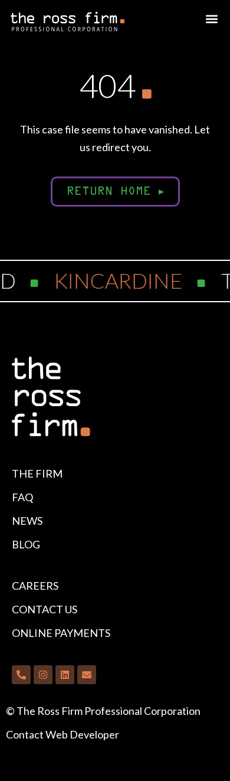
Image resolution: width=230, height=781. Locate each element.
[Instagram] (43, 674)
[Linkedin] (64, 674)
